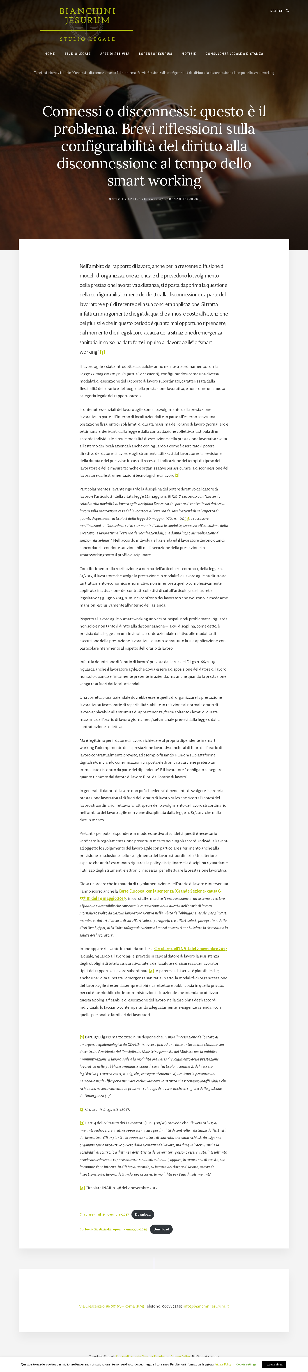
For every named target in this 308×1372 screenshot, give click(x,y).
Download (143, 1214)
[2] (177, 475)
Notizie (116, 199)
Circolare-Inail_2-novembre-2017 (104, 1214)
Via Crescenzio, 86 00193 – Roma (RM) (111, 1306)
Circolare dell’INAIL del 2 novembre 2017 (190, 948)
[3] (82, 1123)
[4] (151, 971)
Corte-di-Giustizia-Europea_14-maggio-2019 (113, 1229)
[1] (102, 352)
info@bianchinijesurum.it (206, 1306)
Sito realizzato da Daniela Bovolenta (142, 1356)
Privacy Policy (180, 1356)
